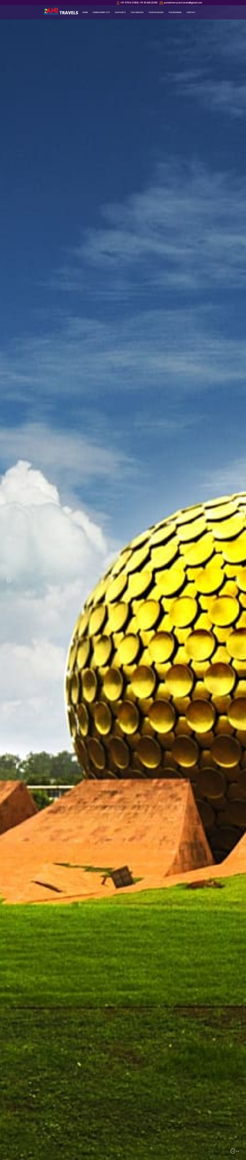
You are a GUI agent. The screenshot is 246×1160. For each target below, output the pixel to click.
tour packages (156, 12)
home (85, 12)
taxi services (137, 12)
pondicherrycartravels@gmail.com (183, 2)
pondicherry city (101, 12)
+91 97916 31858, (129, 2)
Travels (69, 13)
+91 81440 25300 (148, 2)
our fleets (120, 12)
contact (190, 12)
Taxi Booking (175, 12)
